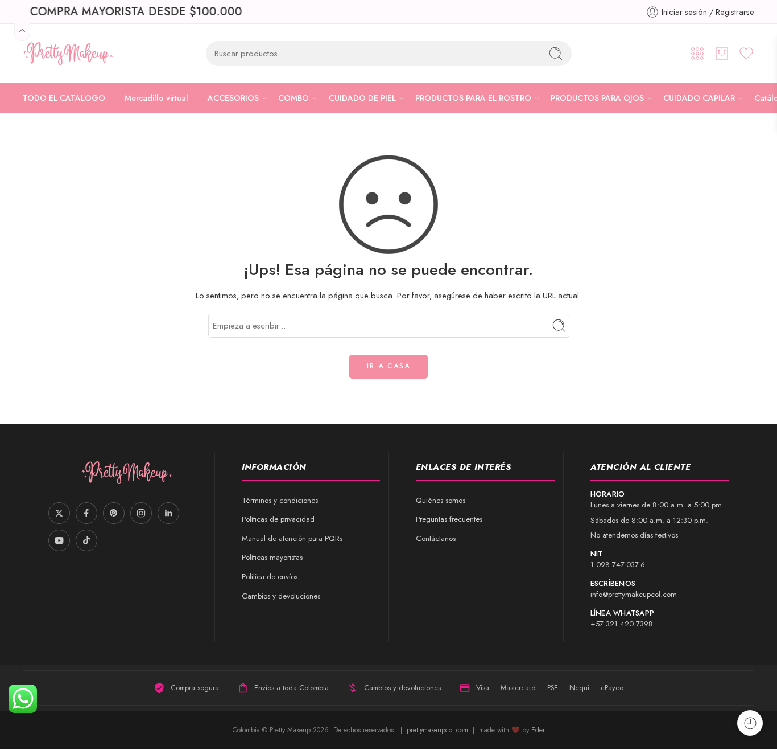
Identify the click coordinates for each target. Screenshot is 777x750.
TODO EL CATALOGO (64, 98)
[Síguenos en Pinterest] (114, 513)
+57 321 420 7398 (621, 623)
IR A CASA (388, 366)
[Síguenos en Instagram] (141, 513)
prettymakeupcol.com (438, 730)
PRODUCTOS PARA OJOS (597, 98)
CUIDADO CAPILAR (699, 98)
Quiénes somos (440, 500)
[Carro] (722, 54)
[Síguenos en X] (59, 513)
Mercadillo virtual (156, 98)
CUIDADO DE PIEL (362, 98)
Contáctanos (436, 538)
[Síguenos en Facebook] (86, 513)
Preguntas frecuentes (449, 519)
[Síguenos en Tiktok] (86, 540)
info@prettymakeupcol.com (633, 594)
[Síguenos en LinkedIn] (168, 513)
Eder (538, 730)
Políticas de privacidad (278, 519)
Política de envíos (269, 576)
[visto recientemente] (750, 723)
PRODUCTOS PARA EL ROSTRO (473, 98)
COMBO (293, 98)
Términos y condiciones (280, 500)
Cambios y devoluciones (281, 596)
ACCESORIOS (233, 98)
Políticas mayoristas (272, 557)
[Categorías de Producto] (697, 54)
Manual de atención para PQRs (292, 538)
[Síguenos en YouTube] (59, 540)
